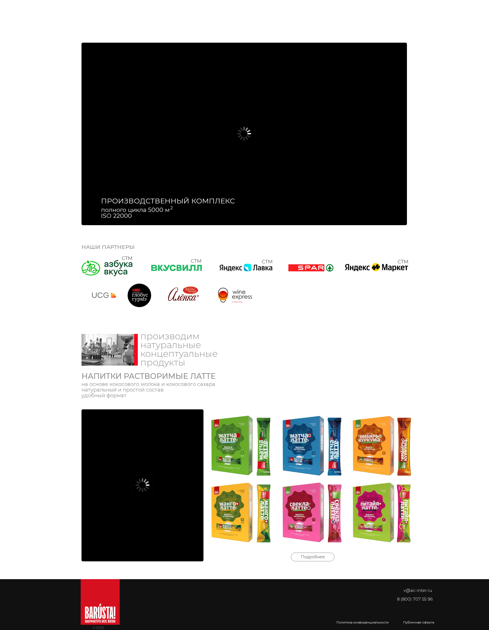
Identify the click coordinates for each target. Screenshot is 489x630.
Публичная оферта (418, 622)
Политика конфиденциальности (362, 622)
